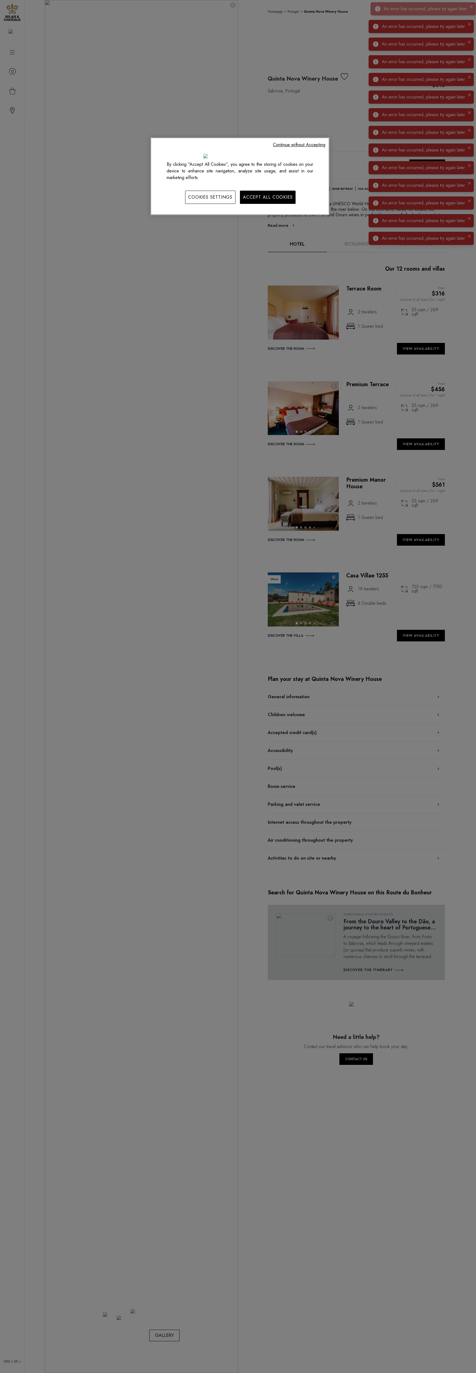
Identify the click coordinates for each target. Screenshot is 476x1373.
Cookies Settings (210, 197)
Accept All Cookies (268, 197)
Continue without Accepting (299, 145)
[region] (239, 176)
